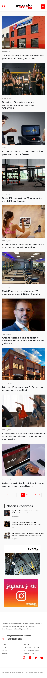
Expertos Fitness (29, 653)
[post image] (23, 32)
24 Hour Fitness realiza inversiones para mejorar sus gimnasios (23, 57)
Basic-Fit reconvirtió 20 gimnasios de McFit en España (22, 199)
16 (27, 495)
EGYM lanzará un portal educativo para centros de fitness (22, 153)
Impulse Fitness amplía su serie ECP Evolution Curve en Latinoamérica (25, 512)
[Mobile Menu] (43, 6)
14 (18, 495)
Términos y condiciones (31, 650)
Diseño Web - (36, 673)
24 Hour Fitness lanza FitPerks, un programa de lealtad (22, 388)
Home (4, 644)
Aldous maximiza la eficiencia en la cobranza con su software (23, 484)
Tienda (4, 647)
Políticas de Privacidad (31, 647)
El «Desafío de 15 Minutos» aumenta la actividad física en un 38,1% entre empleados (23, 436)
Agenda (26, 644)
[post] (7, 513)
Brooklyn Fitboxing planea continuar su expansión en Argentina (18, 105)
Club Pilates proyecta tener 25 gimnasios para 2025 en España (21, 292)
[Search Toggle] (4, 6)
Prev (7, 495)
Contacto (5, 653)
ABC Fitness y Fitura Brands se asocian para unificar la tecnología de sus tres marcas (28, 534)
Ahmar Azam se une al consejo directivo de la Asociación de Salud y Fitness (23, 340)
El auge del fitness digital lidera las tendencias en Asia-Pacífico (23, 246)
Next (39, 495)
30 (35, 495)
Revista (4, 650)
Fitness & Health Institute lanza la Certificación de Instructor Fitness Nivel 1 (26, 523)
